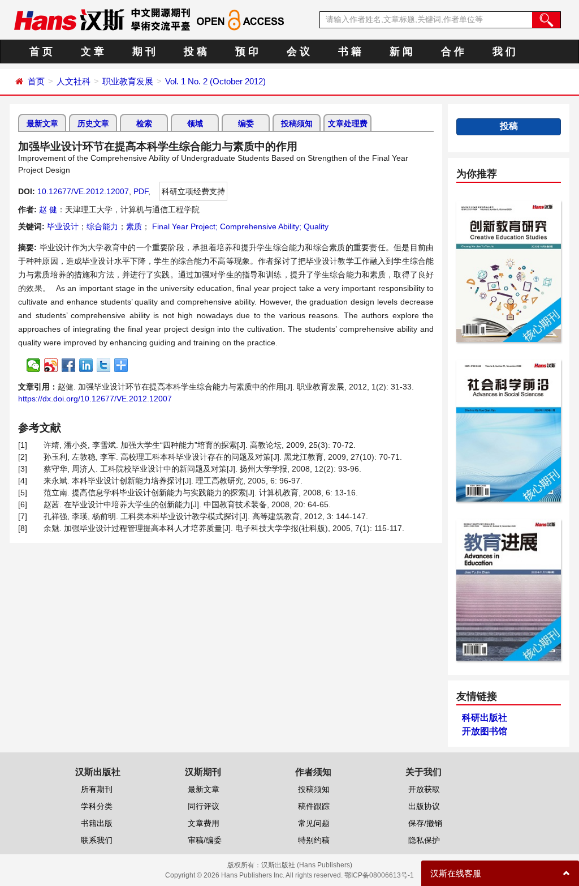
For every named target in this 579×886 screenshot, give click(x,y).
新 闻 (401, 51)
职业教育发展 (127, 81)
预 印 (246, 51)
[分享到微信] (34, 365)
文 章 (92, 51)
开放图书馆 (484, 731)
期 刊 (143, 51)
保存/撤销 (425, 823)
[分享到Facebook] (69, 365)
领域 (195, 123)
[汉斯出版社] (69, 19)
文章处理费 (348, 123)
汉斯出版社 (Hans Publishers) (306, 865)
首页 (36, 81)
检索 (144, 123)
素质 (134, 226)
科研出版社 (484, 717)
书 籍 (349, 51)
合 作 (452, 51)
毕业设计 (63, 226)
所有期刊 (97, 789)
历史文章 (93, 123)
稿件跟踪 (314, 806)
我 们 (504, 51)
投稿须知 (297, 123)
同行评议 (203, 806)
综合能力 (102, 226)
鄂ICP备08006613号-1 (379, 875)
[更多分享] (121, 365)
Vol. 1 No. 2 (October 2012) (215, 81)
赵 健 (48, 209)
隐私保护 (424, 840)
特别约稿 (314, 840)
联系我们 (97, 840)
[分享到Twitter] (104, 365)
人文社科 (73, 81)
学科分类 (97, 806)
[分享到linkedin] (86, 365)
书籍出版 (97, 823)
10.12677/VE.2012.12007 (83, 191)
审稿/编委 (205, 840)
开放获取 (424, 789)
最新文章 (42, 123)
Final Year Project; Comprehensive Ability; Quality (239, 226)
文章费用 (203, 823)
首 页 (41, 51)
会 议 (298, 51)
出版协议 (424, 806)
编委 (246, 123)
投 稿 (195, 51)
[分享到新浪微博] (51, 365)
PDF (140, 191)
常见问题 (314, 823)
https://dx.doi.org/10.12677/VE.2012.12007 (95, 398)
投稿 (509, 126)
